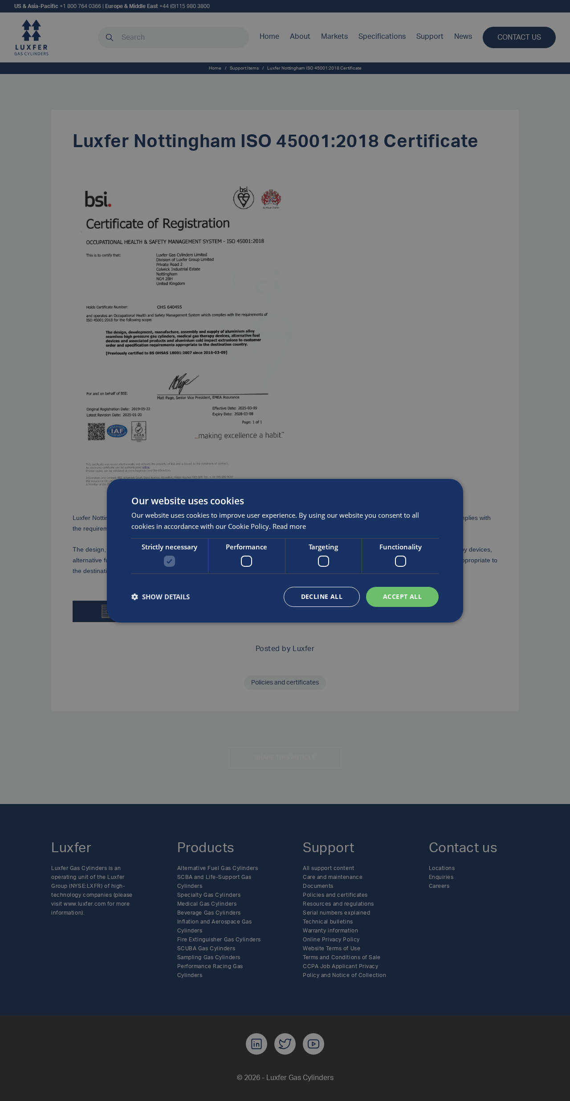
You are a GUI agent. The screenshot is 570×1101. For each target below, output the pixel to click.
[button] (160, 597)
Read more (289, 526)
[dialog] (285, 550)
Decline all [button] (321, 596)
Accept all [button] (402, 596)
